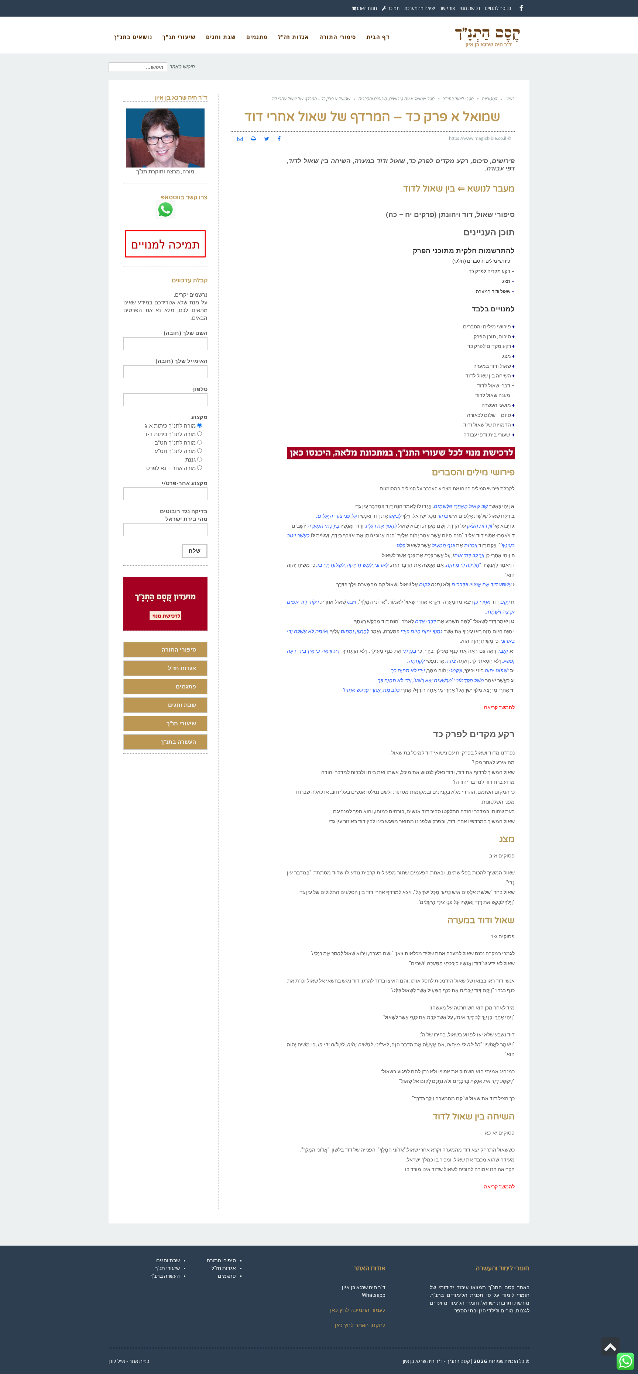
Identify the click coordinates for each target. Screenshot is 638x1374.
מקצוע (199, 417)
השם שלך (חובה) (185, 333)
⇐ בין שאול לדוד (434, 188)
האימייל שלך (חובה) (181, 361)
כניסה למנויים (498, 8)
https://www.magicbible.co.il (477, 138)
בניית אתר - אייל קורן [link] (129, 1361)
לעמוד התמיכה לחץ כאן (357, 1310)
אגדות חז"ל (182, 668)
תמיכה (392, 8)
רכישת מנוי (470, 8)
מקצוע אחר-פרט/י (184, 483)
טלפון (200, 389)
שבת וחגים (182, 705)
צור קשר (447, 8)
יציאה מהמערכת (419, 8)
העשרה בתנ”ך (178, 742)
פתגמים (186, 686)
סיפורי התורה (179, 649)
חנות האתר (366, 8)
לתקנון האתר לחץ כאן (360, 1325)
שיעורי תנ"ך (181, 723)
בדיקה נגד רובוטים (183, 515)
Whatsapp (373, 1295)
